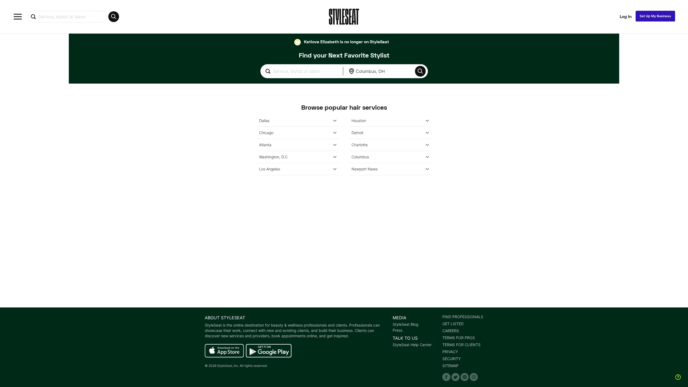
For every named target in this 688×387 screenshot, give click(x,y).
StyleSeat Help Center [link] (412, 345)
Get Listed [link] (453, 324)
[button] (420, 71)
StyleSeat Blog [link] (405, 324)
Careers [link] (450, 331)
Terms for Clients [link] (461, 345)
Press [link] (397, 330)
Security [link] (451, 359)
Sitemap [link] (450, 366)
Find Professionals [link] (462, 317)
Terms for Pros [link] (458, 338)
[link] (224, 351)
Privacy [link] (450, 352)
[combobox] (73, 16)
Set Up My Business (655, 16)
